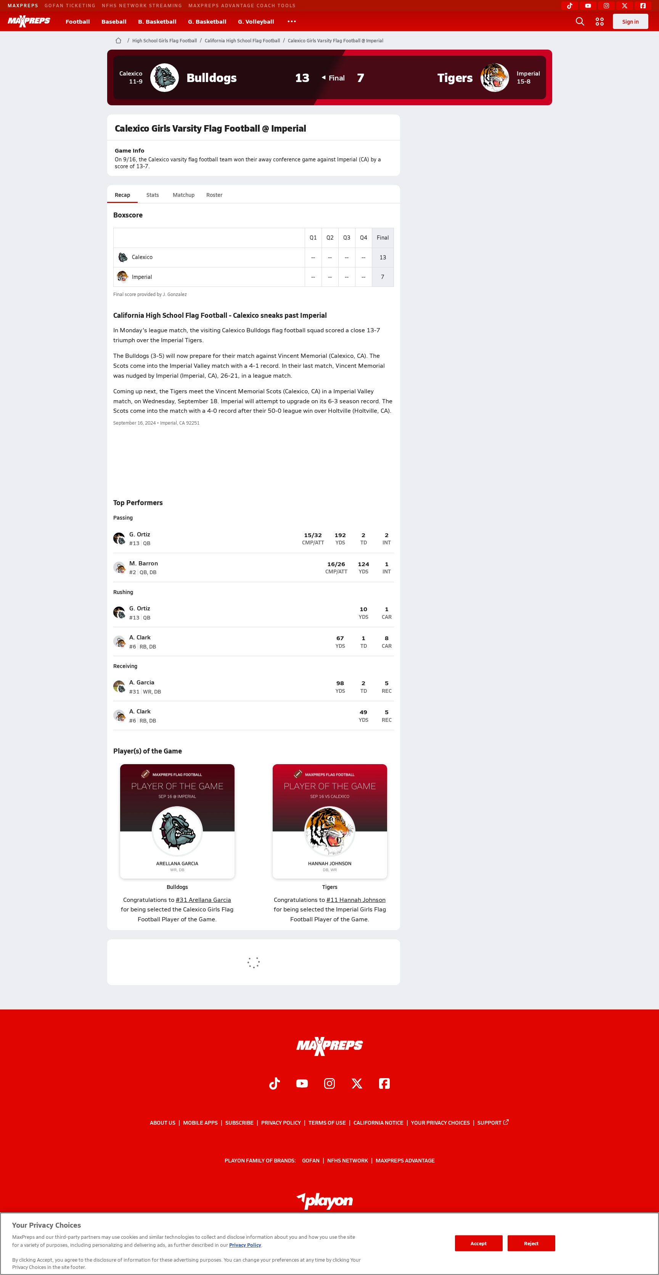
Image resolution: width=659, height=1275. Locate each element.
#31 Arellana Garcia (203, 899)
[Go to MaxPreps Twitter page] (357, 1084)
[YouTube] (588, 6)
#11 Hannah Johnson (356, 899)
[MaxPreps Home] (29, 21)
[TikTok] (569, 6)
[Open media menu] (600, 21)
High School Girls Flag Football (164, 40)
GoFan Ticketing (70, 5)
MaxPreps (23, 5)
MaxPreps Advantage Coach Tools (242, 5)
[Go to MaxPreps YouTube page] (302, 1084)
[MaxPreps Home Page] (118, 40)
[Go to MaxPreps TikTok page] (274, 1084)
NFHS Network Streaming (142, 5)
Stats (152, 194)
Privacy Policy (281, 1122)
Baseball (114, 21)
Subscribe (239, 1122)
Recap (122, 194)
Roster (214, 194)
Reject (531, 1243)
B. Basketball (157, 21)
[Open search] (580, 21)
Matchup (183, 194)
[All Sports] (292, 21)
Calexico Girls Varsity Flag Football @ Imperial (335, 40)
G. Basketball (207, 21)
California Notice (378, 1122)
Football (78, 21)
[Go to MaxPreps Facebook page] (384, 1084)
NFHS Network (347, 1160)
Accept (479, 1243)
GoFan (311, 1160)
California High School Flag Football (242, 40)
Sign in (630, 21)
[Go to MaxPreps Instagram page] (329, 1084)
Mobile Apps (200, 1122)
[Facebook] (643, 6)
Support (489, 1122)
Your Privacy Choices (440, 1122)
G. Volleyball (256, 21)
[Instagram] (606, 6)
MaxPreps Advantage (405, 1160)
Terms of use (327, 1122)
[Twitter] (624, 6)
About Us (162, 1122)
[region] (329, 1243)
